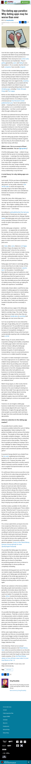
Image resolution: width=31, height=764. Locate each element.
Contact (5, 710)
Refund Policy (6, 729)
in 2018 (7, 336)
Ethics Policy (6, 732)
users (14, 63)
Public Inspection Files (8, 713)
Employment (6, 726)
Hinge (3, 91)
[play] (2, 762)
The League (11, 91)
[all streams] (29, 762)
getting (4, 63)
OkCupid (23, 89)
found (3, 218)
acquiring (25, 81)
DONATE (25, 2)
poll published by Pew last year (19, 212)
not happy (24, 246)
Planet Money (15, 658)
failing (21, 63)
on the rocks (25, 59)
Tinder (18, 89)
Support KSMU (6, 716)
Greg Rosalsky (10, 20)
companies (8, 67)
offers (7, 596)
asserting (22, 316)
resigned (22, 67)
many (6, 246)
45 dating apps (6, 89)
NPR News (8, 669)
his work (6, 456)
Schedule (5, 719)
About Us (5, 723)
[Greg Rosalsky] (5, 683)
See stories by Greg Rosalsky (18, 690)
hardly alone (14, 316)
